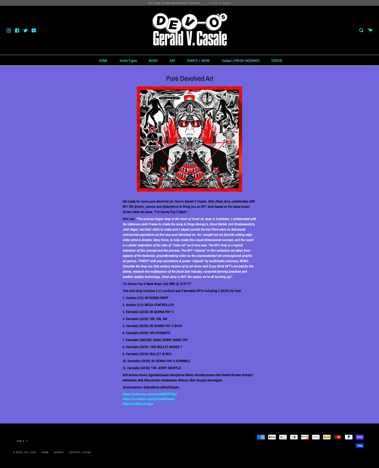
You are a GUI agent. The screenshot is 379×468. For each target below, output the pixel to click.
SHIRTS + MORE (198, 60)
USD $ (20, 441)
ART (172, 60)
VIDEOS (276, 60)
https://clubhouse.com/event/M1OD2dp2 (150, 393)
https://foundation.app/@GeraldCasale (148, 398)
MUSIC (153, 60)
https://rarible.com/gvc (138, 403)
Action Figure (128, 60)
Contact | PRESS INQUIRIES (240, 60)
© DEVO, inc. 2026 (24, 452)
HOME (103, 60)
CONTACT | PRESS (80, 452)
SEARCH (59, 452)
